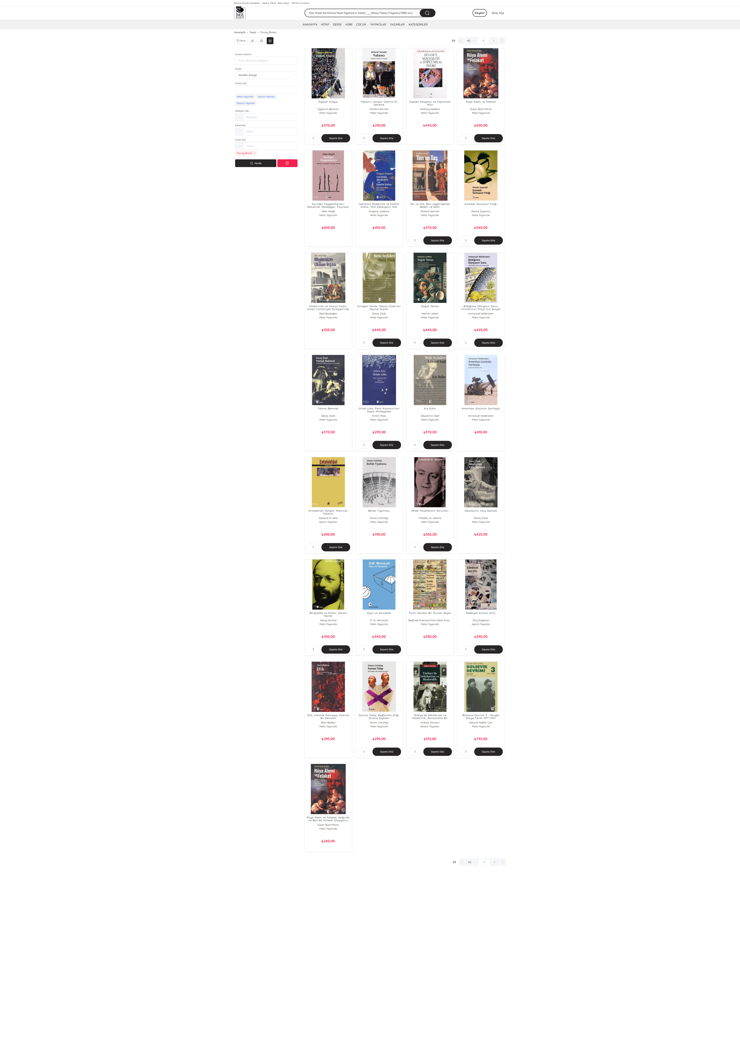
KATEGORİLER (418, 24)
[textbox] (266, 89)
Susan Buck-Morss (480, 109)
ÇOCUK (361, 24)
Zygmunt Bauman (328, 109)
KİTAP (325, 24)
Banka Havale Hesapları (247, 3)
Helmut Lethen (429, 313)
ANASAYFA (310, 24)
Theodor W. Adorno (430, 518)
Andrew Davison (430, 722)
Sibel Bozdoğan (328, 313)
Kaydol (480, 13)
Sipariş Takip (269, 3)
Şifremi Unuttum (301, 3)
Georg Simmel (328, 620)
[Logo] (240, 13)
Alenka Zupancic (481, 211)
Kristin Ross (379, 415)
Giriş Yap (498, 13)
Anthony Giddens (430, 109)
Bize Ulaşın (284, 3)
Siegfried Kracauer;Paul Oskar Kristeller (430, 620)
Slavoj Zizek (379, 313)
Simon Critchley (379, 518)
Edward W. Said (430, 415)
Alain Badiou (328, 722)
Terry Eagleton (480, 620)
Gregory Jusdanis (379, 211)
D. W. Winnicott (379, 620)
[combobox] (266, 89)
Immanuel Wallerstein (481, 313)
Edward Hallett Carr (480, 722)
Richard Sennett (379, 109)
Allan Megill (328, 211)
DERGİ (337, 24)
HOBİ (348, 24)
